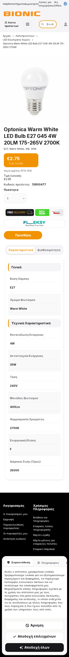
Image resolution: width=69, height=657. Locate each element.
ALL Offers (58, 4)
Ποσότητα (11, 189)
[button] (34, 91)
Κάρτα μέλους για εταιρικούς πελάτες (45, 542)
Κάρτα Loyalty (41, 534)
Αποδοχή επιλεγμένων (37, 636)
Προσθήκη (23, 235)
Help (5, 3)
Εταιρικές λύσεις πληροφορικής (43, 528)
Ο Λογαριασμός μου (15, 514)
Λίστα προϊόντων (25, 35)
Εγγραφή (8, 519)
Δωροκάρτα (32, 3)
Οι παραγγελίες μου (15, 533)
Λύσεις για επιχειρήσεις (46, 4)
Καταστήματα (16, 3)
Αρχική (7, 35)
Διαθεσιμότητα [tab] (48, 250)
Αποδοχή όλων (36, 647)
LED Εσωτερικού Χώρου (16, 39)
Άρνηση (37, 625)
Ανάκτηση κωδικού (14, 538)
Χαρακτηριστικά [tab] (20, 250)
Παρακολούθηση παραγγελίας (13, 526)
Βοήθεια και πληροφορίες (41, 519)
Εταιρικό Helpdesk (44, 549)
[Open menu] (27, 24)
